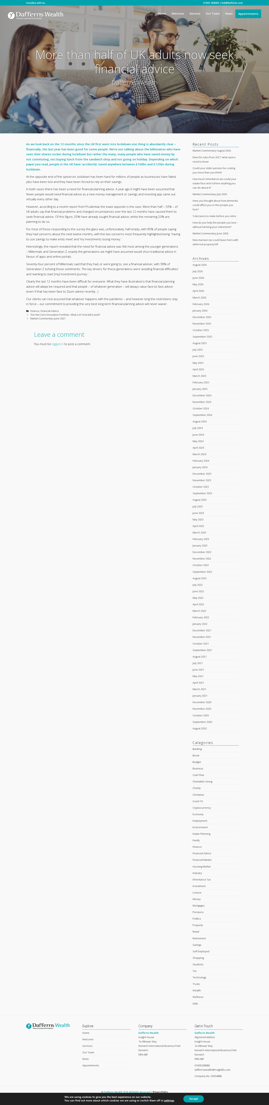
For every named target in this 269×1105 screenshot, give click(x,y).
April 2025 (198, 369)
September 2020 (202, 722)
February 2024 (201, 460)
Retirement (199, 938)
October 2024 (201, 408)
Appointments (248, 14)
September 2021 (202, 650)
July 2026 (198, 271)
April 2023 (198, 526)
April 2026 (198, 291)
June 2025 (198, 356)
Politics (197, 918)
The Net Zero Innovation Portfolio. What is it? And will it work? (65, 314)
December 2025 (202, 317)
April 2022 (198, 604)
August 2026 (200, 265)
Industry (197, 873)
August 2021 (200, 656)
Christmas (198, 794)
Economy (198, 814)
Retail (196, 931)
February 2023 (201, 539)
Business (198, 768)
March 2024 (199, 454)
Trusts (196, 984)
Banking (197, 749)
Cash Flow (198, 775)
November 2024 (202, 402)
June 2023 (198, 513)
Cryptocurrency (202, 807)
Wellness (198, 997)
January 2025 (200, 389)
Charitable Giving (202, 781)
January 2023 (200, 545)
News (229, 13)
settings (169, 1100)
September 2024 (202, 415)
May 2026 (198, 284)
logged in (58, 344)
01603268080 (202, 1065)
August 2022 (200, 578)
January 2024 (200, 467)
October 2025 (201, 330)
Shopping (198, 958)
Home (162, 13)
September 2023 (202, 493)
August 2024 (200, 421)
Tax (195, 971)
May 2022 (198, 598)
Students (198, 964)
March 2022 (199, 611)
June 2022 (198, 591)
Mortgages (199, 905)
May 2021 (198, 676)
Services (194, 13)
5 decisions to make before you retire (214, 216)
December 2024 (202, 395)
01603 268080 (211, 3)
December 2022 (202, 552)
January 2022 (200, 624)
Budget (197, 762)
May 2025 (198, 363)
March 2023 (199, 532)
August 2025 (200, 343)
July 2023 (198, 506)
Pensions (198, 912)
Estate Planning (201, 834)
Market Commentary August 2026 (212, 150)
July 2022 (198, 585)
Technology (199, 977)
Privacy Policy (160, 1092)
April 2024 (198, 447)
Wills (195, 1003)
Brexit (196, 755)
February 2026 (201, 304)
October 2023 (201, 486)
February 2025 (201, 382)
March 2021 (199, 689)
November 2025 (202, 323)
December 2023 (202, 473)
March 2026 (199, 297)
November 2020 (202, 708)
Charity (197, 788)
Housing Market (202, 866)
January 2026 (200, 310)
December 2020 (202, 702)
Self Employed (201, 951)
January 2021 (200, 695)
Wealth (197, 990)
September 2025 (202, 336)
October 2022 (201, 565)
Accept (193, 1099)
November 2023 (202, 480)
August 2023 (200, 500)
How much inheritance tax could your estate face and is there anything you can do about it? (214, 183)
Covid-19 (198, 801)
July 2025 (198, 349)
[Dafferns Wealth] (35, 14)
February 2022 (201, 617)
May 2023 (198, 519)
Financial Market (202, 860)
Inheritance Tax (202, 879)
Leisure (197, 892)
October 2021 (201, 643)
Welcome (178, 13)
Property (198, 925)
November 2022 (202, 558)
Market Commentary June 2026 (210, 233)
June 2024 (198, 434)
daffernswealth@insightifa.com (212, 1069)
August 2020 (200, 728)
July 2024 (198, 428)
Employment (200, 820)
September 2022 (202, 572)
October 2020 (201, 715)
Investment (199, 886)
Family (196, 840)
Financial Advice (50, 311)
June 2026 (198, 278)
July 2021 (198, 663)
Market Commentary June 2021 (48, 318)
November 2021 (202, 637)
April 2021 (198, 682)
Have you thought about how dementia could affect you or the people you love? (215, 205)
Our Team (213, 13)
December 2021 (202, 630)
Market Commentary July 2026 (210, 194)
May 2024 (198, 441)
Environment (200, 827)
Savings (197, 945)
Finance (34, 311)
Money (197, 899)
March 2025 (199, 376)
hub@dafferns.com (232, 3)
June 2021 (198, 669)
